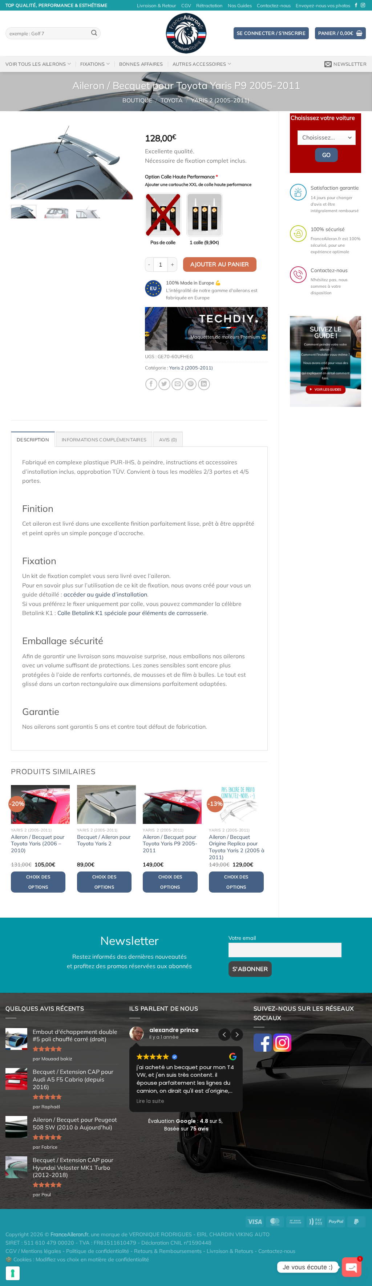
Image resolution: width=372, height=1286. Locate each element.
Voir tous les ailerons (35, 64)
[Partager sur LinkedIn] (204, 384)
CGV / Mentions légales (33, 1251)
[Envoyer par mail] (177, 384)
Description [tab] (33, 439)
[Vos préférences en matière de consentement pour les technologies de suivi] (13, 1273)
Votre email (242, 938)
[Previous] (22, 162)
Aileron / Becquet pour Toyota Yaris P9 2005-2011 (170, 844)
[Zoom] (20, 190)
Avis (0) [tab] (168, 439)
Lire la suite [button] (150, 1101)
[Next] (122, 162)
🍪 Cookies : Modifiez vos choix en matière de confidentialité (77, 1259)
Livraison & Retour (156, 5)
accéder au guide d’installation (105, 594)
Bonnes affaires (141, 64)
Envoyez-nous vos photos (323, 5)
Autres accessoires (199, 64)
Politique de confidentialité (97, 1251)
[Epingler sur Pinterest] (191, 384)
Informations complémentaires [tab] (104, 439)
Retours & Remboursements (168, 1251)
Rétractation (209, 5)
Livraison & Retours (230, 1251)
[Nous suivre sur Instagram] (363, 5)
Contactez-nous (274, 5)
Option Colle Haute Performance (181, 176)
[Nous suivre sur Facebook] (356, 5)
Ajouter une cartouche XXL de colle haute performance (198, 184)
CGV (186, 5)
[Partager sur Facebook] (151, 384)
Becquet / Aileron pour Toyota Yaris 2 (103, 840)
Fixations (92, 64)
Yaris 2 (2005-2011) (220, 100)
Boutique (137, 100)
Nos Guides (240, 5)
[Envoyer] (94, 33)
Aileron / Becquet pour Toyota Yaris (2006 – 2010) (37, 844)
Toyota (172, 100)
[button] (236, 1034)
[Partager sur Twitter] (164, 384)
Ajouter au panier (219, 264)
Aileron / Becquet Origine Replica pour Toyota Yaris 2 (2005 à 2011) (236, 847)
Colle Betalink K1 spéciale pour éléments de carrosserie (132, 612)
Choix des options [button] (38, 882)
